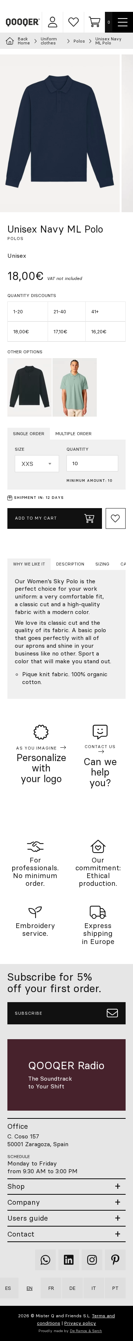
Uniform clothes (49, 41)
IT (94, 1288)
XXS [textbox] (27, 463)
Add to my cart (36, 518)
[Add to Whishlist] (116, 518)
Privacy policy (80, 1323)
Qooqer (23, 22)
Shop (16, 1186)
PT (115, 1288)
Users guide (27, 1218)
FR (51, 1288)
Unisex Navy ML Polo (108, 41)
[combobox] (37, 464)
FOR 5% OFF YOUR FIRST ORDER (70, 5)
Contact (20, 1234)
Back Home (24, 41)
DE (72, 1288)
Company (23, 1202)
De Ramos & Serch (86, 1330)
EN (30, 1288)
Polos (79, 41)
